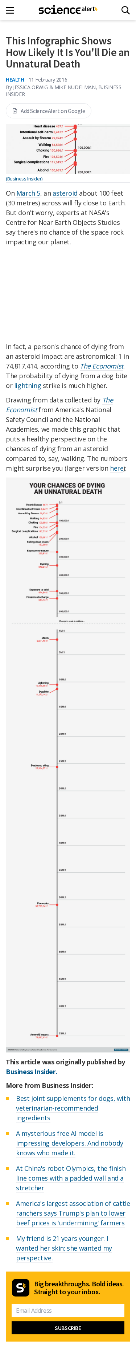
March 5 (28, 193)
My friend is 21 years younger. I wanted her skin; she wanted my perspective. (64, 1248)
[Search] (125, 10)
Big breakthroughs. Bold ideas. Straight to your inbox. (79, 1288)
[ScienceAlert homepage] (68, 10)
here (116, 468)
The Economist (101, 366)
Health (15, 79)
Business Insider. (31, 1071)
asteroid (65, 193)
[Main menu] (12, 10)
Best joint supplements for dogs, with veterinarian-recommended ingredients (73, 1108)
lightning (27, 385)
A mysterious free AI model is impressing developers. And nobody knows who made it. (69, 1143)
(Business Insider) (24, 178)
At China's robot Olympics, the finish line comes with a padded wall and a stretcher (70, 1178)
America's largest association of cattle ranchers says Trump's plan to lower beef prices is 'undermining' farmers (73, 1213)
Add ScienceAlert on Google (53, 110)
